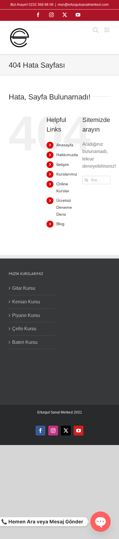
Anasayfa (64, 145)
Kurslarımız (66, 174)
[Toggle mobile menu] (107, 30)
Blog (60, 223)
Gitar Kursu (23, 288)
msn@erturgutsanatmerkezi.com (83, 5)
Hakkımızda (67, 154)
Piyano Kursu (26, 315)
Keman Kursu (26, 301)
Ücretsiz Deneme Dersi (64, 207)
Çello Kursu (24, 328)
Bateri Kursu (25, 342)
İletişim (62, 164)
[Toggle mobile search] (95, 30)
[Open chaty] (100, 522)
